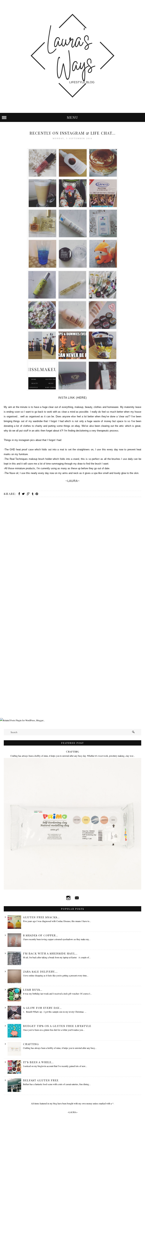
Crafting (72, 751)
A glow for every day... (42, 1008)
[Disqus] (72, 550)
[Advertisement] (68, 707)
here (81, 397)
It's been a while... (38, 1062)
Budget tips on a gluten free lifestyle (57, 1026)
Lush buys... (32, 989)
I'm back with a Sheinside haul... (50, 953)
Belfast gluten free (41, 1080)
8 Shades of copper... (40, 935)
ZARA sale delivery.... (40, 971)
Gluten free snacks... (41, 917)
